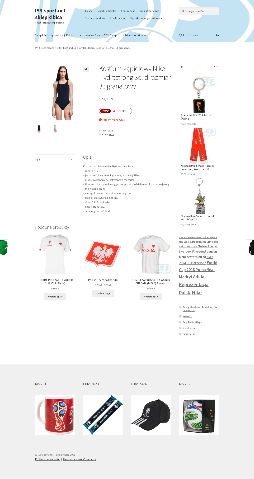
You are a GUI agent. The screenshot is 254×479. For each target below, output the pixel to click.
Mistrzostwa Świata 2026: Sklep (98, 35)
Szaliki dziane (128, 10)
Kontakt (187, 316)
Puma (200, 269)
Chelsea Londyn (207, 246)
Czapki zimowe (118, 18)
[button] (86, 69)
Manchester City (201, 241)
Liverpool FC (187, 251)
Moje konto (189, 328)
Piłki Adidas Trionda (134, 35)
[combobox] (199, 66)
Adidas (199, 276)
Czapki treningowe (149, 10)
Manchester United (192, 257)
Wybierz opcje (55, 296)
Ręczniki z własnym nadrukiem (146, 18)
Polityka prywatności (47, 459)
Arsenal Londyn (206, 251)
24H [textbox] (198, 66)
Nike (111, 134)
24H (59, 47)
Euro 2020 (183, 237)
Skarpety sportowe (95, 18)
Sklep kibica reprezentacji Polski (54, 35)
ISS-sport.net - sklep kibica (51, 14)
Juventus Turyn (193, 237)
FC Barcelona (196, 263)
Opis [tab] (37, 159)
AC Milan (204, 237)
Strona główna (46, 47)
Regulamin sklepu (192, 322)
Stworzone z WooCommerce (79, 459)
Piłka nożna (189, 333)
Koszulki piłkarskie (106, 10)
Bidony (88, 10)
